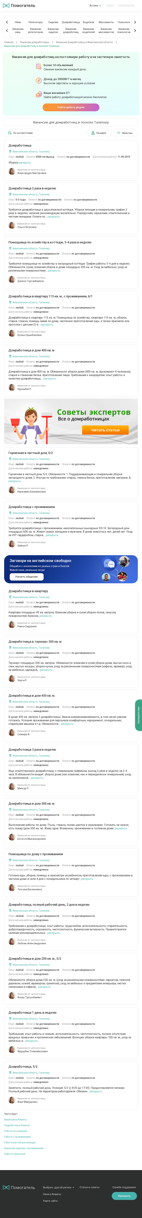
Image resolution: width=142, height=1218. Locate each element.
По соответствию (23, 133)
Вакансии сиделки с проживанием (23, 1148)
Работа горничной (14, 1154)
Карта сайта (50, 1200)
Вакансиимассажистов (106, 31)
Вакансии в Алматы (15, 1119)
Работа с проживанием (17, 1136)
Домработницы (71, 22)
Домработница (19, 145)
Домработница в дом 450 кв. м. (31, 695)
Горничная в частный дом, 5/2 (30, 453)
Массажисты (106, 22)
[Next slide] (135, 22)
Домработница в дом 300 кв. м (31, 803)
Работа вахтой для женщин (20, 1142)
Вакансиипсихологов (123, 31)
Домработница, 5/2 (22, 1066)
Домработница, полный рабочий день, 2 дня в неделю (49, 904)
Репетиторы (36, 22)
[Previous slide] (7, 22)
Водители (88, 22)
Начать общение (26, 576)
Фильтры (127, 133)
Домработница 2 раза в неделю (32, 188)
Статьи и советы (89, 1187)
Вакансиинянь (17, 31)
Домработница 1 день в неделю (32, 1012)
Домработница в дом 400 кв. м (31, 350)
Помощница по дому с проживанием (35, 854)
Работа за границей (15, 1131)
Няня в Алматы (52, 1194)
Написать (124, 1196)
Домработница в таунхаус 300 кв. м (34, 641)
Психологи (124, 22)
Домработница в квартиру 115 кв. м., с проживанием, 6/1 (50, 296)
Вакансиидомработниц (71, 31)
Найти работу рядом (70, 107)
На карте (101, 133)
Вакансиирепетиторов (35, 31)
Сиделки (53, 22)
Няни (18, 22)
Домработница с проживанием (31, 507)
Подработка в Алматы (17, 1125)
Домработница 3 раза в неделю (32, 749)
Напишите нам (138, 715)
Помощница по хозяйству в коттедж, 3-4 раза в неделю (49, 242)
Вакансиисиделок (53, 31)
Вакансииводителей (88, 31)
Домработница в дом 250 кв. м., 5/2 (34, 958)
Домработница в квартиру (28, 591)
